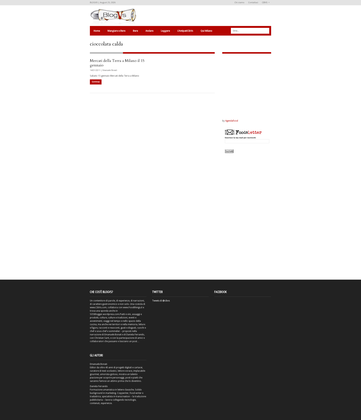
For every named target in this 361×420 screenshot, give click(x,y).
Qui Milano (206, 30)
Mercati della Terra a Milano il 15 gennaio (117, 63)
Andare (149, 30)
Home (97, 30)
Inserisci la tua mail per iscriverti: (240, 138)
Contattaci (253, 2)
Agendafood (231, 120)
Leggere (165, 30)
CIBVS (263, 2)
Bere (135, 30)
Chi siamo (239, 2)
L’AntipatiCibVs (185, 30)
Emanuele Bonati (109, 70)
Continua (96, 82)
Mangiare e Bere (116, 30)
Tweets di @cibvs (161, 300)
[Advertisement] (245, 81)
